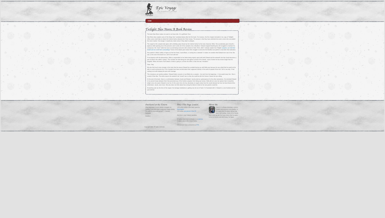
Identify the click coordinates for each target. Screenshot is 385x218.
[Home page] (149, 16)
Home (150, 21)
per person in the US (190, 111)
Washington (180, 109)
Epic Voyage (166, 8)
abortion (200, 119)
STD (197, 125)
